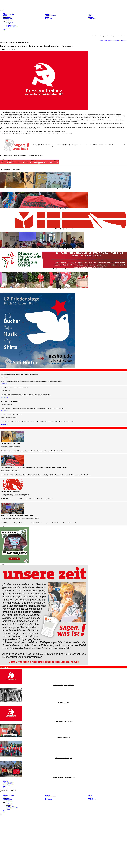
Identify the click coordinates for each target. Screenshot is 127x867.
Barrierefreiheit (6, 785)
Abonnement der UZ (118, 144)
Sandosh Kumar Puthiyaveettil (36, 155)
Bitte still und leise (5, 390)
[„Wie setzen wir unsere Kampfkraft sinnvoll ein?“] (12, 513)
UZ (4, 13)
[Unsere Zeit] (19, 9)
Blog (4, 14)
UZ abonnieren (9, 22)
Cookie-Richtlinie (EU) (8, 783)
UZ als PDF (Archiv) (11, 25)
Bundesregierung (9, 155)
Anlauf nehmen (4, 377)
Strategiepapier (9, 19)
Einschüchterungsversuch (63, 188)
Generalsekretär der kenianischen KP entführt (63, 777)
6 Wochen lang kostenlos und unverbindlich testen (92, 146)
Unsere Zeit (94, 36)
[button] (0, 791)
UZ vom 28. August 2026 (12, 26)
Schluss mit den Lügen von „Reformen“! (63, 685)
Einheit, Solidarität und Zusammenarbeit (63, 268)
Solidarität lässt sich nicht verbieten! (63, 721)
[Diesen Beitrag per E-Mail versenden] (107, 40)
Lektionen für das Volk (6, 404)
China (7, 18)
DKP (4, 30)
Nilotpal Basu (19, 155)
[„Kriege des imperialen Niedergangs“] (12, 489)
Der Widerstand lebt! (63, 703)
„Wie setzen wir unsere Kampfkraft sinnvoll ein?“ (63, 248)
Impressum (5, 781)
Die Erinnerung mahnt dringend (63, 758)
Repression (25, 155)
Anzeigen (5, 787)
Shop (4, 29)
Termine (5, 15)
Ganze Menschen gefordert (63, 288)
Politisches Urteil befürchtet (63, 737)
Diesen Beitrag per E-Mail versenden (120, 40)
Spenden (8, 27)
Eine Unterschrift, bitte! (63, 208)
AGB (4, 786)
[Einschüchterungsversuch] (12, 441)
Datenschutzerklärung (8, 782)
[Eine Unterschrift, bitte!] (12, 465)
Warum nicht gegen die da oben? (9, 417)
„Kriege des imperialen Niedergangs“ (63, 228)
